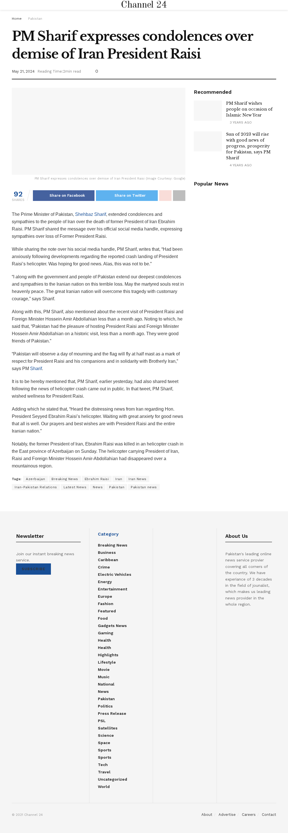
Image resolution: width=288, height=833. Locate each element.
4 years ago (240, 165)
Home (17, 19)
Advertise (227, 814)
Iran (118, 479)
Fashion (105, 603)
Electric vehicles (114, 574)
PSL (102, 720)
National (106, 684)
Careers (249, 814)
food (103, 618)
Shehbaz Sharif (90, 214)
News (98, 487)
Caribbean (108, 559)
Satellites (108, 728)
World (104, 786)
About (206, 814)
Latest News (75, 487)
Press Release (112, 713)
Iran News (138, 479)
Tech (103, 764)
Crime (104, 567)
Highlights (108, 655)
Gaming (105, 633)
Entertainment (112, 589)
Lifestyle (107, 662)
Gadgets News (112, 625)
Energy (105, 581)
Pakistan (35, 19)
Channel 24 (144, 5)
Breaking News (64, 479)
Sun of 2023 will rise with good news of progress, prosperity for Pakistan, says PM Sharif (248, 146)
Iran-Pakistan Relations (36, 487)
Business (107, 552)
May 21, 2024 (23, 71)
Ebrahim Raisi (97, 479)
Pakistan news (144, 487)
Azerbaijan (35, 479)
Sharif (36, 368)
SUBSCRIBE (33, 569)
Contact (269, 814)
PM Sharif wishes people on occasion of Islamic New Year (249, 109)
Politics (105, 706)
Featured (107, 611)
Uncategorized (112, 779)
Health (104, 640)
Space (104, 742)
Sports (104, 750)
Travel (104, 772)
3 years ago (240, 122)
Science (106, 735)
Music (103, 677)
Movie (104, 669)
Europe (105, 596)
